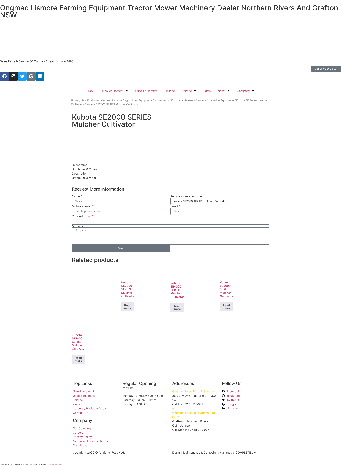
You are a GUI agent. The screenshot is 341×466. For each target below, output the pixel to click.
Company (243, 91)
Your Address (81, 216)
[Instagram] (13, 76)
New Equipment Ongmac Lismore (101, 100)
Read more (128, 307)
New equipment (112, 91)
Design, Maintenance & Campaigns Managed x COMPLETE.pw (214, 452)
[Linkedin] (40, 76)
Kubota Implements (183, 100)
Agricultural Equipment (138, 100)
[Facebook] (4, 76)
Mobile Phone (81, 206)
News (221, 91)
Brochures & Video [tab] (84, 169)
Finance (169, 91)
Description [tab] (79, 165)
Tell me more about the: (186, 196)
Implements (161, 100)
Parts (207, 91)
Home (75, 100)
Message (78, 226)
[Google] (31, 76)
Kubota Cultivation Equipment (215, 100)
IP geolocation (55, 464)
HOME (91, 91)
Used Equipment (146, 91)
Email (174, 206)
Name (76, 196)
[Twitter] (22, 76)
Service (187, 91)
